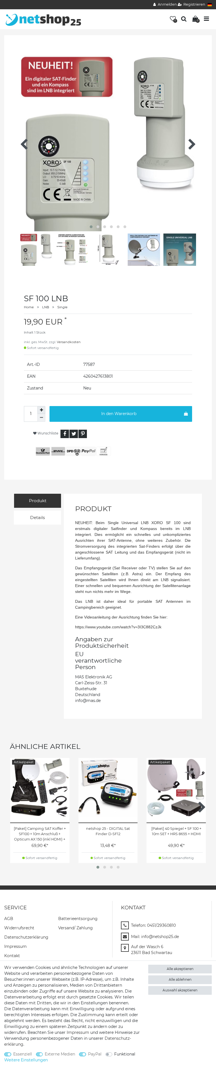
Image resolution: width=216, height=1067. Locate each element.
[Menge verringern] (41, 418)
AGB (8, 918)
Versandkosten (69, 342)
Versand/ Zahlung (75, 927)
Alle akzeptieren (180, 969)
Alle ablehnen (180, 979)
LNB (45, 307)
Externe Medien (60, 1054)
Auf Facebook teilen (64, 434)
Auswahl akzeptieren (180, 990)
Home (29, 307)
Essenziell (22, 1054)
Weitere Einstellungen (26, 1060)
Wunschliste (47, 433)
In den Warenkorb (118, 413)
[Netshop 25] (43, 18)
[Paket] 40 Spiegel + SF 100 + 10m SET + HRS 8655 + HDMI (176, 831)
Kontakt (12, 955)
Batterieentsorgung (78, 918)
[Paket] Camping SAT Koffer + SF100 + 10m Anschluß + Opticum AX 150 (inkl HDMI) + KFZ (40, 834)
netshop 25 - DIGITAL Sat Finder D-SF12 (108, 831)
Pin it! (82, 434)
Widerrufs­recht (19, 927)
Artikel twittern (73, 434)
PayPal (95, 1054)
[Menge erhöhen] (41, 410)
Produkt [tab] (37, 500)
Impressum (15, 946)
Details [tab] (37, 517)
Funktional (124, 1054)
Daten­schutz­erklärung (26, 937)
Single (62, 307)
